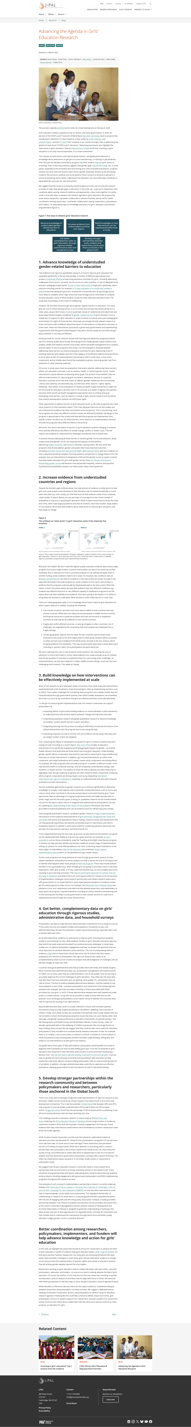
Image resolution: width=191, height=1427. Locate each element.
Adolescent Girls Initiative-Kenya (98, 885)
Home (41, 20)
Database (81, 1121)
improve (98, 162)
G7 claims (63, 142)
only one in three (84, 745)
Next (114, 1314)
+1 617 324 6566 (73, 1394)
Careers (109, 4)
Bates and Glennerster (50, 579)
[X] (137, 1421)
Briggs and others (52, 1110)
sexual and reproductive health (69, 451)
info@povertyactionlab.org (77, 1397)
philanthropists (45, 142)
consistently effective (54, 279)
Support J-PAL (141, 4)
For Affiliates (128, 4)
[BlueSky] (141, 1421)
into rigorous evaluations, (60, 779)
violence (70, 445)
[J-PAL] (51, 6)
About (41, 14)
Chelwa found (86, 1104)
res (57, 852)
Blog (101, 4)
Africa (41, 45)
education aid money (91, 136)
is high (49, 953)
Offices (51, 14)
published (61, 128)
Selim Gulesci (87, 59)
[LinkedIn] (128, 1421)
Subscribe (110, 1399)
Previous (45, 1314)
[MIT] (46, 1422)
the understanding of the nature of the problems (70, 805)
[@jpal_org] (133, 1421)
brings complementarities (104, 813)
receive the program (84, 863)
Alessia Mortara (46, 62)
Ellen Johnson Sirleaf (80, 148)
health (51, 445)
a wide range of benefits (104, 1252)
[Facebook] (150, 1421)
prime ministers (95, 139)
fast (60, 941)
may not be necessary (72, 849)
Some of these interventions (80, 285)
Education (50, 45)
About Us (53, 20)
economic (58, 445)
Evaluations (92, 9)
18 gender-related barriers (82, 315)
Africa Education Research (66, 1121)
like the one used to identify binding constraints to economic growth (79, 1055)
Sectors (61, 14)
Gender (59, 45)
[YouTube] (146, 1421)
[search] (150, 3)
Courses (118, 4)
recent (70, 312)
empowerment (92, 451)
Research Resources (108, 9)
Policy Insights (125, 9)
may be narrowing (99, 165)
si (95, 849)
